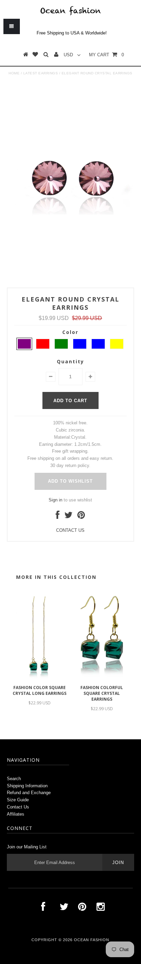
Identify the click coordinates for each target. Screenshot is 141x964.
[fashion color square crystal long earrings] (39, 678)
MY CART (106, 54)
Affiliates (15, 814)
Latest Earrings (40, 73)
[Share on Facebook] (58, 516)
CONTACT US (70, 530)
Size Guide (18, 799)
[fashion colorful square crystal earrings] (101, 678)
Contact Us (18, 806)
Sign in (55, 499)
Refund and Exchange (29, 792)
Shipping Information (27, 785)
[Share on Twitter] (68, 516)
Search (14, 778)
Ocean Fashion (91, 940)
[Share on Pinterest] (81, 516)
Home (14, 73)
